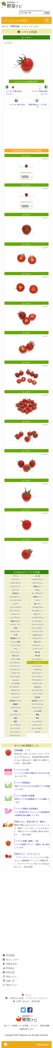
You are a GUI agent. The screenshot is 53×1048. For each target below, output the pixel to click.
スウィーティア (37, 624)
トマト (25, 26)
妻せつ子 (37, 642)
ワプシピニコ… (15, 735)
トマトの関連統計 (23, 782)
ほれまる (37, 687)
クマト (37, 600)
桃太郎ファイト (37, 700)
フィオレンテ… (15, 669)
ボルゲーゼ (15, 690)
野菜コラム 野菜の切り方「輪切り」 (31, 821)
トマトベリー (37, 648)
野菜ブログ (11, 985)
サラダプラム (37, 607)
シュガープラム (37, 617)
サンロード (15, 614)
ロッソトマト (15, 728)
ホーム (5, 26)
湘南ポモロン (15, 621)
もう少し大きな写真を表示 (26, 81)
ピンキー (9, 94)
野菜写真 (15, 26)
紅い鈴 (37, 576)
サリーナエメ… (15, 610)
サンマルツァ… (37, 610)
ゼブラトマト (15, 631)
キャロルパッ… (15, 596)
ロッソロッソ (15, 732)
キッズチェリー (37, 593)
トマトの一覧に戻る (17, 104)
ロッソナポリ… (37, 728)
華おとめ (15, 655)
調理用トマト (15, 638)
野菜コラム (11, 976)
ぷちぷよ (15, 680)
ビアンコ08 (15, 659)
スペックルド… (37, 628)
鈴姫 (15, 628)
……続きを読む (25, 763)
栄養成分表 (11, 963)
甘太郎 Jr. (15, 593)
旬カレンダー (12, 959)
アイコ (15, 576)
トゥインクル (15, 645)
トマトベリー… (15, 652)
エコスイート (15, 586)
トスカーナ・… (37, 645)
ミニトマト (15, 697)
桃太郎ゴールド (15, 700)
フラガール (37, 669)
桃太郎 (37, 697)
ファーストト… (15, 666)
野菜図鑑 (10, 955)
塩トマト (37, 614)
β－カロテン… (15, 687)
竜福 (15, 711)
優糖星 (15, 704)
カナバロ (15, 590)
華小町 (37, 655)
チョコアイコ (37, 638)
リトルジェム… (37, 707)
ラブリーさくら (37, 704)
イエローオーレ (15, 583)
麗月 (37, 718)
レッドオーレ (37, 721)
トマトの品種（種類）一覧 (26, 840)
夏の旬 (37, 652)
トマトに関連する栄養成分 (26, 808)
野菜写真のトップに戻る (37, 105)
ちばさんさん (37, 635)
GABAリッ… (37, 596)
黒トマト (37, 603)
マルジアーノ (15, 693)
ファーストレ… (37, 666)
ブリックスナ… (37, 676)
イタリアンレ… (37, 583)
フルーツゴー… (37, 673)
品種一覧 (10, 980)
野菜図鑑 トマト (23, 750)
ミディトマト (37, 693)
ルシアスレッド (15, 714)
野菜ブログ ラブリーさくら (27, 853)
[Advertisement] (26, 129)
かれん (37, 590)
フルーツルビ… (15, 676)
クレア (15, 603)
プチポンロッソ (37, 680)
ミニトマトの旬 (22, 769)
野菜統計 (10, 968)
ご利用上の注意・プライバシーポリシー (28, 998)
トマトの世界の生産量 (24, 795)
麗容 (15, 721)
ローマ (37, 732)
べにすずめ (15, 683)
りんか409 (37, 711)
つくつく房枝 (15, 642)
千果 (15, 635)
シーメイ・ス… (15, 624)
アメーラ (15, 579)
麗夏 (37, 714)
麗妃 (15, 718)
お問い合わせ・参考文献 (28, 1001)
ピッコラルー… (15, 662)
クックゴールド (15, 600)
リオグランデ (15, 707)
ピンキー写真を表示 (14, 91)
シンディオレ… (37, 621)
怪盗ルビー (37, 586)
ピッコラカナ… (37, 659)
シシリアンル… (15, 617)
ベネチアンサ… (37, 683)
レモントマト (37, 725)
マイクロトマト (37, 690)
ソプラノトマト (37, 631)
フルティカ (15, 673)
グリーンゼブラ (15, 607)
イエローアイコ (37, 579)
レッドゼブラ (15, 725)
